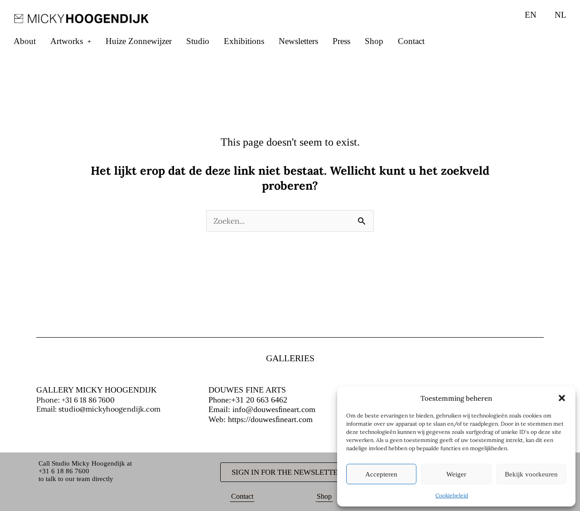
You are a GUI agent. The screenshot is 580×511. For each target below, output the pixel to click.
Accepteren (381, 474)
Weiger (456, 474)
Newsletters (298, 41)
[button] (561, 398)
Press (341, 41)
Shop (374, 41)
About (25, 41)
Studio (197, 41)
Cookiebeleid (451, 495)
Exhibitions (244, 41)
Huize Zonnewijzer (139, 41)
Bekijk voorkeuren (531, 474)
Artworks (66, 41)
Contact (411, 41)
